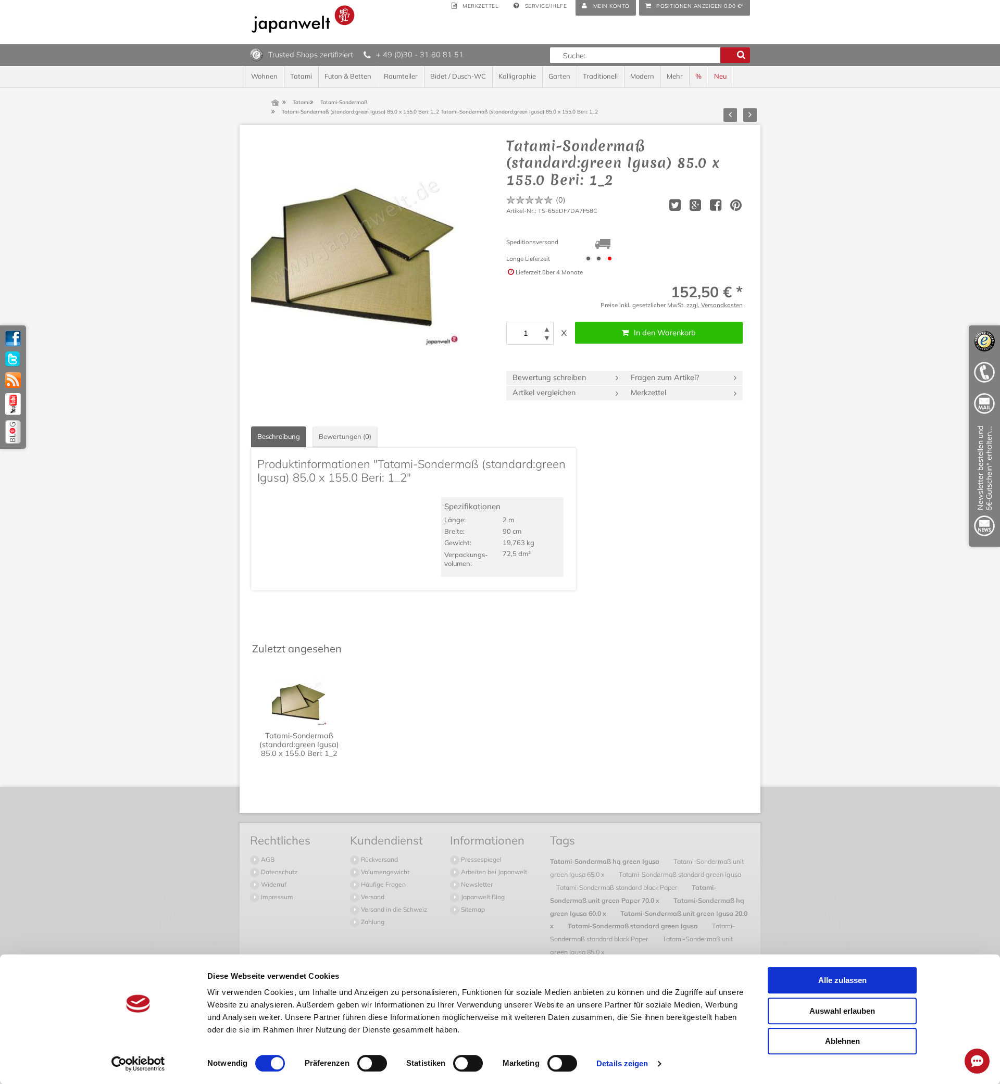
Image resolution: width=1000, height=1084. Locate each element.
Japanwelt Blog (482, 897)
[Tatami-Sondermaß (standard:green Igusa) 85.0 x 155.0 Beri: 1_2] (355, 241)
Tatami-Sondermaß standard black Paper (617, 887)
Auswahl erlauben (842, 1010)
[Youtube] (13, 404)
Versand (371, 897)
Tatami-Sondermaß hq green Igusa (605, 861)
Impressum (276, 897)
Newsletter (476, 884)
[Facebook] (13, 338)
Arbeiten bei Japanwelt (493, 872)
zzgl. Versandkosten (714, 305)
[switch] (372, 1063)
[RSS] (13, 380)
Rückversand (378, 859)
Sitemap (472, 909)
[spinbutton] (525, 333)
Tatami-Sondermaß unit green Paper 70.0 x (633, 893)
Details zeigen (622, 1063)
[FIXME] (984, 482)
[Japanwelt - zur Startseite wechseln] (303, 19)
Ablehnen (842, 1041)
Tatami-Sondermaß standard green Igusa (680, 874)
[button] (547, 329)
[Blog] (13, 432)
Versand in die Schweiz (393, 909)
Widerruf (272, 884)
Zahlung (371, 922)
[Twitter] (13, 359)
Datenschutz (278, 872)
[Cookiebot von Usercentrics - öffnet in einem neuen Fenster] (138, 1064)
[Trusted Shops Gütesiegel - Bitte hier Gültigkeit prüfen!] (256, 54)
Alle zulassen (842, 980)
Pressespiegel (480, 859)
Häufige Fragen (382, 884)
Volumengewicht (384, 872)
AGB (266, 859)
